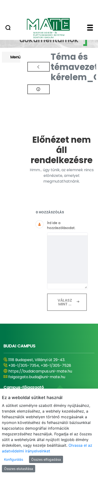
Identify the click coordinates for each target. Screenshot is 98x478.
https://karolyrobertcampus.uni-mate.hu (47, 371)
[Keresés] (8, 28)
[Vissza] (38, 67)
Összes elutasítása (18, 469)
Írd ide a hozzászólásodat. (61, 225)
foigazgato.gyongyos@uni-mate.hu (41, 377)
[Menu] (90, 28)
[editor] (67, 259)
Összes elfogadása (46, 459)
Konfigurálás (13, 459)
